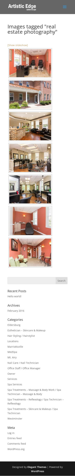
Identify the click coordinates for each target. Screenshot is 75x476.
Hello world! (14, 296)
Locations (13, 341)
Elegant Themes (36, 467)
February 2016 (16, 310)
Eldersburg (14, 325)
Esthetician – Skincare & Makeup (27, 330)
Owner (11, 373)
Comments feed (17, 443)
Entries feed (15, 438)
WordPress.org (16, 449)
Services (12, 379)
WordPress (37, 471)
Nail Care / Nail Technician (23, 362)
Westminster (15, 418)
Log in (11, 433)
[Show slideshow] (18, 45)
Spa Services (15, 384)
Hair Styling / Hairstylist (21, 335)
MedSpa (12, 352)
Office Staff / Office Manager (24, 368)
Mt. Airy (12, 357)
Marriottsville (15, 346)
